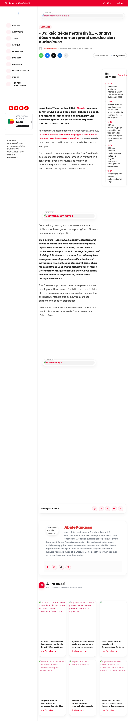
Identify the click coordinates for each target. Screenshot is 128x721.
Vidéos (15, 77)
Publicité (11, 155)
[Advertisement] (69, 86)
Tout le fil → (122, 75)
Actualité (17, 32)
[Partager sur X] (53, 55)
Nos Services (13, 158)
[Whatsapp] (68, 567)
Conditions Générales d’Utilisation (17, 147)
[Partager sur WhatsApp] (41, 55)
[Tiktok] (26, 108)
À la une (16, 25)
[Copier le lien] (66, 55)
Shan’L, (81, 108)
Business (17, 57)
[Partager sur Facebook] (47, 55)
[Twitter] (16, 108)
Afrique (16, 45)
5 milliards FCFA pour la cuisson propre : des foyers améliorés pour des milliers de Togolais (115, 111)
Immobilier (17, 51)
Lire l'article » (47, 651)
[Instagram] (54, 567)
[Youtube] (21, 108)
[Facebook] (11, 108)
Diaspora (17, 64)
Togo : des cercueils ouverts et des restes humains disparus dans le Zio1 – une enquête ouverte (113, 706)
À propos (11, 140)
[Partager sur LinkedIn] (60, 55)
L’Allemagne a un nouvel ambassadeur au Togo (115, 178)
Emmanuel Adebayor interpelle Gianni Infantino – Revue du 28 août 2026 (115, 91)
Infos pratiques (20, 84)
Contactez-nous (15, 152)
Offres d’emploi (20, 70)
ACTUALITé (45, 27)
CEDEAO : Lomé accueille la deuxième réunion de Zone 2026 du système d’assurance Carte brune (52, 647)
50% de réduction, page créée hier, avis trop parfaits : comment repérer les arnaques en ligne (115, 133)
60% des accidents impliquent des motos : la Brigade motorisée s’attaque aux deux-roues (114, 157)
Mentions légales (15, 143)
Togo (15, 38)
